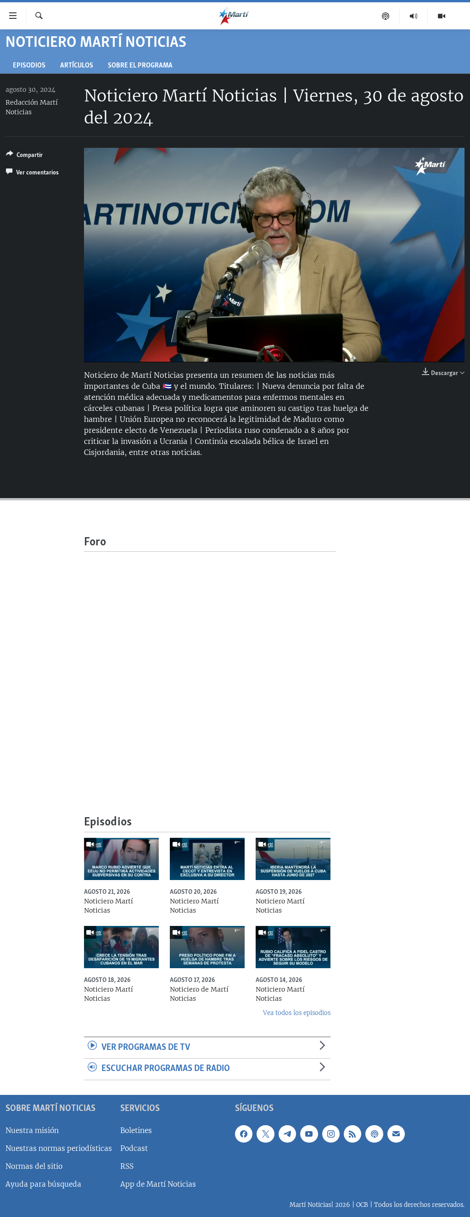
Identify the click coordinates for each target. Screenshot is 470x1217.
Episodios (29, 66)
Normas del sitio (34, 1166)
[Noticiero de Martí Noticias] (207, 947)
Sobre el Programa (140, 66)
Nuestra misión (32, 1130)
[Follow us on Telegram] (287, 1134)
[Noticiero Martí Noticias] (121, 859)
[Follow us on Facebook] (243, 1134)
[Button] (24, 156)
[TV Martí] (441, 16)
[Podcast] (386, 16)
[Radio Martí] (414, 16)
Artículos (76, 66)
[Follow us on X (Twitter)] (265, 1134)
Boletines (136, 1130)
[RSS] (352, 1134)
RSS (127, 1166)
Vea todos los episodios (296, 1013)
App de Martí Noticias (158, 1184)
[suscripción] (396, 1134)
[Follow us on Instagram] (331, 1134)
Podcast (134, 1148)
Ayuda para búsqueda (43, 1184)
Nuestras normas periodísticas (59, 1148)
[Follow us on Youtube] (309, 1134)
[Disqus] (210, 666)
